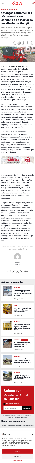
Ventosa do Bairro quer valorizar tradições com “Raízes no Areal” (22, 377)
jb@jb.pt (17, 264)
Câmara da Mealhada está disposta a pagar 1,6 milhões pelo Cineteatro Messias (22, 327)
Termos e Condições (17, 460)
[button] (32, 434)
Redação (17, 262)
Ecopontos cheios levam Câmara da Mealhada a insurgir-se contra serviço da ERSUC (23, 292)
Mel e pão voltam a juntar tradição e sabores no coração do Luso (22, 310)
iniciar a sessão (11, 425)
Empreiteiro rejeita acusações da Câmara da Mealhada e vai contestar (22, 360)
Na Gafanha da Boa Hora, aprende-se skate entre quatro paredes (22, 344)
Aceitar (17, 451)
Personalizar (17, 456)
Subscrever (26, 408)
